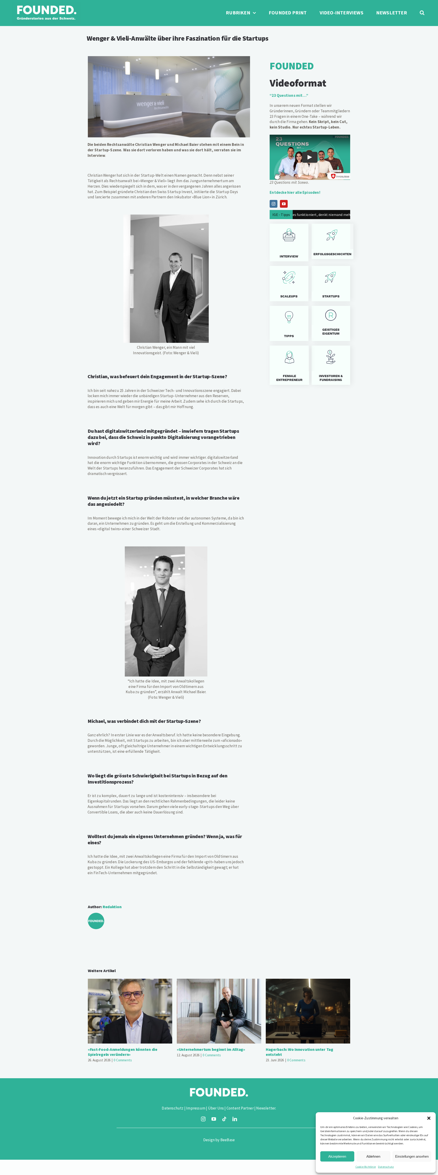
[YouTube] (284, 204)
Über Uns (216, 1108)
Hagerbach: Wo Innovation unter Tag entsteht (308, 1011)
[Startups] (331, 241)
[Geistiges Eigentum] (331, 323)
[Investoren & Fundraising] (331, 365)
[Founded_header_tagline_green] (46, 4)
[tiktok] (224, 1119)
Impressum (195, 1108)
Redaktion (112, 906)
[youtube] (214, 1119)
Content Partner (240, 1108)
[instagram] (203, 1119)
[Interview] (289, 242)
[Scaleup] (289, 283)
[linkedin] (235, 1119)
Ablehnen (373, 1156)
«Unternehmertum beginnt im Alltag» (219, 1011)
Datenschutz (386, 1166)
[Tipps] (289, 323)
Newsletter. (266, 1108)
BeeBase (227, 1139)
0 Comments (123, 1060)
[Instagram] (273, 204)
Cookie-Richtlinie (365, 1166)
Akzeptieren (337, 1156)
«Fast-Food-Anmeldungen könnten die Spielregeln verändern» (130, 1011)
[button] (429, 1118)
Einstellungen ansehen (412, 1156)
